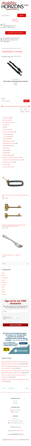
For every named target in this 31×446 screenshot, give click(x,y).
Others (3, 289)
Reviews (3, 291)
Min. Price (22, 111)
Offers (3, 287)
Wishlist (27, 388)
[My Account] (11, 387)
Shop (4, 388)
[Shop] (4, 387)
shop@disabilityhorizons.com (16, 434)
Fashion (3, 280)
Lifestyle (3, 284)
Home (2, 48)
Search (22, 15)
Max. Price (27, 111)
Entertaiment (4, 277)
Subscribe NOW (15, 325)
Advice (3, 273)
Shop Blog (3, 294)
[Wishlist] (27, 387)
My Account (12, 388)
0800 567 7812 (20, 430)
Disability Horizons (15, 439)
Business (3, 275)
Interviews (3, 282)
